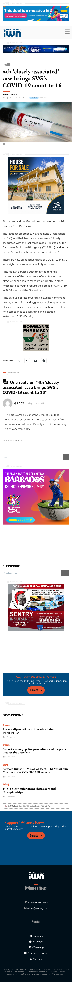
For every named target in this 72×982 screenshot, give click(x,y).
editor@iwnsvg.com (37, 908)
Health (7, 64)
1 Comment (10, 737)
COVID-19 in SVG (13, 372)
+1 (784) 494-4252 (38, 902)
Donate (34, 690)
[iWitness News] (36, 875)
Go (65, 572)
